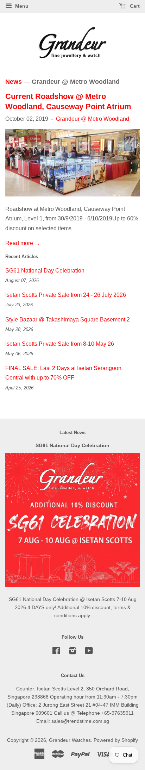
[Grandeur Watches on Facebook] (56, 652)
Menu (21, 6)
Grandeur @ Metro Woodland (92, 119)
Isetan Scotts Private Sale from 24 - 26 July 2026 (65, 295)
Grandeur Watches (70, 740)
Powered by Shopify (116, 740)
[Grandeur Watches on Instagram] (72, 652)
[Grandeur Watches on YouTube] (89, 652)
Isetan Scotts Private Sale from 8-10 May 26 (59, 344)
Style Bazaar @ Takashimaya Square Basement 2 (67, 320)
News (13, 81)
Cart (134, 6)
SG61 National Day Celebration (44, 271)
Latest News (72, 432)
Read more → (22, 243)
